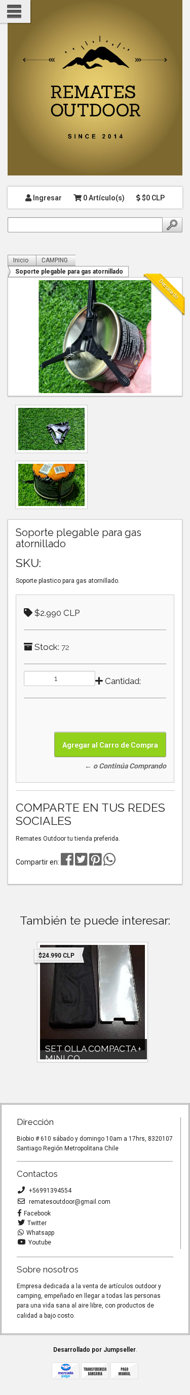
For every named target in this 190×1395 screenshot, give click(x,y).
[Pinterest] (95, 862)
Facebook (37, 1213)
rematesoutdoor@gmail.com (68, 1201)
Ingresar (46, 198)
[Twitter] (82, 862)
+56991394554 (49, 1190)
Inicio (20, 260)
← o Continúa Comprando (125, 766)
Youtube (39, 1242)
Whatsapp (40, 1232)
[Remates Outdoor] (95, 88)
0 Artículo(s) (103, 198)
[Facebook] (67, 862)
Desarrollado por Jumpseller (94, 1349)
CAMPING (55, 260)
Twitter (37, 1223)
